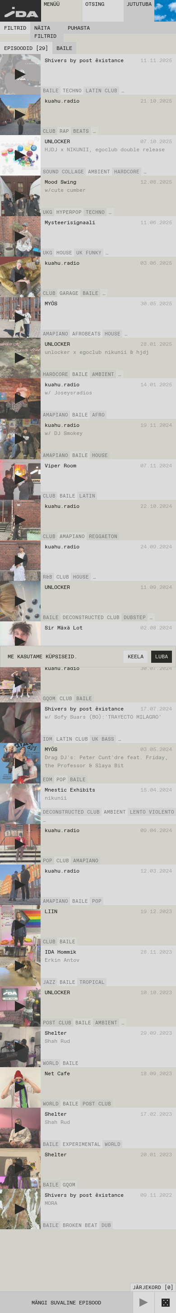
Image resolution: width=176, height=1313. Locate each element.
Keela (136, 656)
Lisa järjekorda (150, 90)
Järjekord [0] (153, 1287)
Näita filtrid (45, 32)
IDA (21, 13)
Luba (161, 656)
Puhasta (79, 28)
